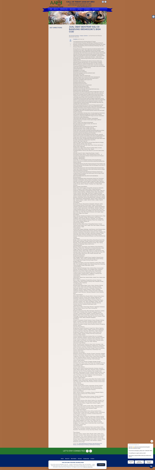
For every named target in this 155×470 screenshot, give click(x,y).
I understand (101, 464)
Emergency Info (64, 9)
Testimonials (87, 9)
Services (80, 9)
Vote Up (70, 43)
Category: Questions (84, 35)
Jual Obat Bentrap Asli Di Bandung (83, 444)
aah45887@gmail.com (86, 6)
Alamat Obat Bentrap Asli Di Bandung (85, 443)
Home (51, 9)
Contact (92, 458)
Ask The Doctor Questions (74, 35)
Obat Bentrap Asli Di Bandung (94, 444)
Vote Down (70, 47)
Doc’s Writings (95, 9)
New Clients (72, 9)
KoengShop (75, 39)
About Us (56, 9)
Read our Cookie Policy (87, 467)
